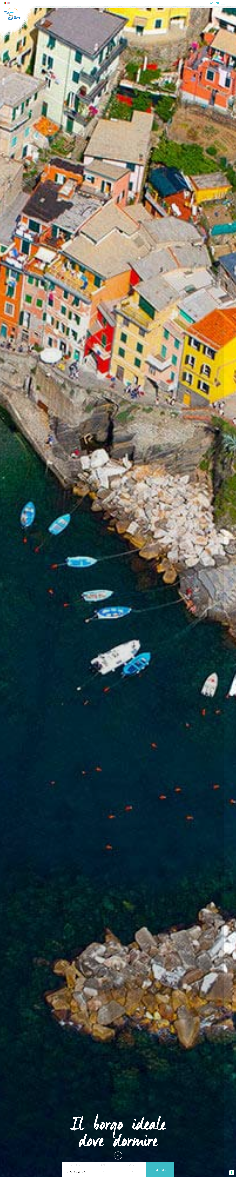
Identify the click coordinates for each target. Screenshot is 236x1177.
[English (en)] (8, 4)
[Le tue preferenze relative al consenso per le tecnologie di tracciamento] (231, 1172)
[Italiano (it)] (5, 4)
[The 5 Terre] (18, 37)
